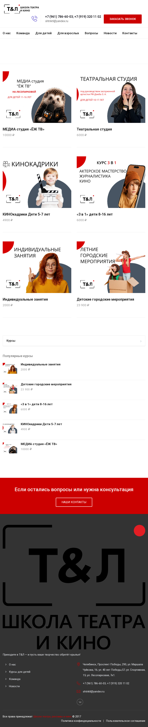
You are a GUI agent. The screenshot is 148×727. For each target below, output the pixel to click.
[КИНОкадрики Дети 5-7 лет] (37, 182)
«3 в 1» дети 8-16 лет (95, 214)
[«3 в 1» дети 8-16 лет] (111, 182)
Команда (23, 33)
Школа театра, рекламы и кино (52, 716)
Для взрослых (68, 33)
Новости (110, 33)
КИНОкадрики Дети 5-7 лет (26, 214)
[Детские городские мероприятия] (111, 267)
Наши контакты (74, 502)
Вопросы (91, 33)
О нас (7, 33)
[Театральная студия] (111, 96)
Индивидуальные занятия (25, 299)
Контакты (129, 33)
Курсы (10, 340)
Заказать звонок (123, 19)
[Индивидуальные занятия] (37, 267)
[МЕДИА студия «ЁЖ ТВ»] (37, 96)
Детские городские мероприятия (105, 299)
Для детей (43, 33)
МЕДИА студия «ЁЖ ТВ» (23, 129)
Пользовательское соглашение (125, 720)
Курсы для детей (19, 671)
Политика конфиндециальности (81, 720)
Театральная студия (94, 129)
